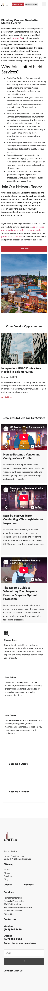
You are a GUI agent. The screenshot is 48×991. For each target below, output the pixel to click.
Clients (8, 884)
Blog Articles (10, 640)
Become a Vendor (19, 791)
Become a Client (18, 763)
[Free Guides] (7, 670)
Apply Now (6, 400)
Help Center (10, 715)
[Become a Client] (10, 757)
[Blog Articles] (6, 633)
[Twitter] (12, 977)
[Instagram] (18, 977)
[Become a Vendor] (10, 785)
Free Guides (10, 677)
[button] (44, 4)
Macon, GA (18, 38)
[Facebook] (6, 977)
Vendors (29, 884)
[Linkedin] (24, 977)
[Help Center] (7, 708)
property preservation (11, 236)
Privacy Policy (10, 851)
